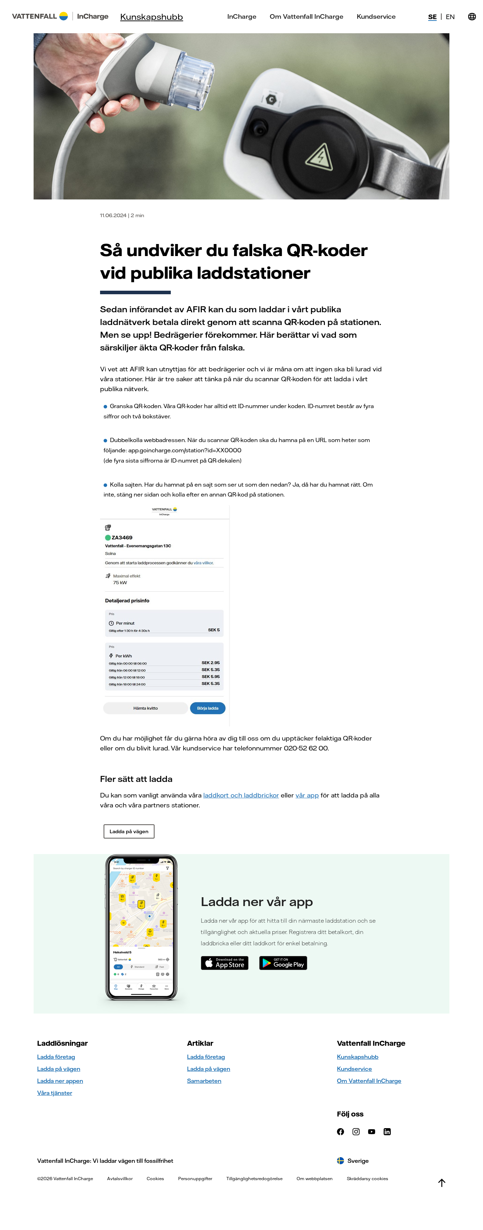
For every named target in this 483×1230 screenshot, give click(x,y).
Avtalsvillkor (120, 1178)
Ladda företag (56, 1056)
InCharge (241, 17)
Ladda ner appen (60, 1080)
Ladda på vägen (58, 1068)
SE (432, 17)
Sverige (358, 1160)
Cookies (155, 1178)
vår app (307, 795)
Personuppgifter (195, 1178)
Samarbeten (204, 1080)
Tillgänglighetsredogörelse (254, 1178)
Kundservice (376, 17)
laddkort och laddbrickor (241, 795)
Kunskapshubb (151, 16)
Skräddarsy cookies (367, 1178)
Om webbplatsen (315, 1178)
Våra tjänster (54, 1092)
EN (450, 17)
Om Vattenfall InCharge (306, 17)
